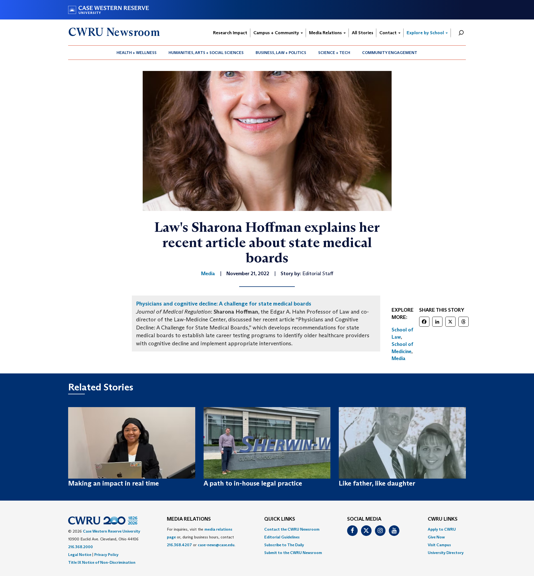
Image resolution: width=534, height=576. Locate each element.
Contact (388, 32)
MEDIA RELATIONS (189, 519)
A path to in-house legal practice (253, 483)
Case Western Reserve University (111, 531)
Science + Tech (334, 52)
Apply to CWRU (442, 529)
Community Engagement (389, 52)
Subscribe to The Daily (284, 544)
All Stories (362, 32)
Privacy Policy (106, 554)
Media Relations (326, 32)
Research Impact (230, 32)
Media (399, 358)
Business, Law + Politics (281, 52)
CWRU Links (443, 519)
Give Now (436, 537)
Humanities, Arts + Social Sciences (206, 52)
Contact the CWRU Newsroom (292, 529)
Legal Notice (79, 554)
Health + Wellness (137, 52)
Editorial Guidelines (282, 537)
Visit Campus (439, 544)
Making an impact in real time (113, 483)
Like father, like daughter (377, 483)
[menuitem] (137, 53)
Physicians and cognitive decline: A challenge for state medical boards (223, 303)
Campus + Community (276, 32)
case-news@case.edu (216, 544)
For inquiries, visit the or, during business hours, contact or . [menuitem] (201, 537)
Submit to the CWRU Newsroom (293, 552)
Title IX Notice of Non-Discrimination (101, 562)
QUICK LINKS (279, 519)
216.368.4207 (179, 544)
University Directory (446, 552)
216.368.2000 (80, 546)
